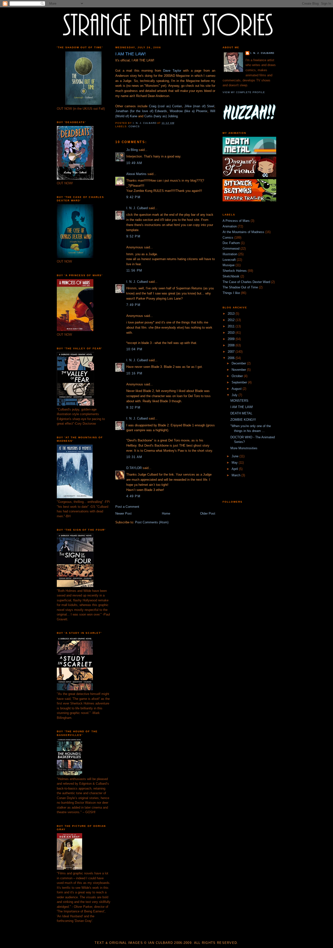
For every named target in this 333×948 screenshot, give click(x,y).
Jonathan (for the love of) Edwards (141, 111)
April (235, 469)
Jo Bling (132, 150)
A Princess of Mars (236, 221)
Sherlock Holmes (235, 271)
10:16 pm (134, 373)
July (235, 395)
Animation (230, 226)
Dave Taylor (172, 70)
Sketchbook (231, 276)
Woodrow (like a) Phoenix (188, 111)
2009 (231, 339)
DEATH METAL (241, 413)
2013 (231, 313)
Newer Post (123, 513)
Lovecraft (229, 260)
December (239, 363)
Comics (134, 126)
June (235, 456)
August (237, 389)
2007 (231, 351)
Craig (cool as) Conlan (165, 106)
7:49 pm (133, 305)
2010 (231, 332)
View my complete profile (244, 92)
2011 (231, 326)
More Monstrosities (243, 448)
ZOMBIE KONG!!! (243, 419)
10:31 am (134, 457)
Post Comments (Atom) (151, 522)
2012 (231, 320)
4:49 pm (133, 496)
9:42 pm (133, 197)
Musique (229, 265)
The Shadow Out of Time (240, 287)
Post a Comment (127, 506)
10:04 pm (134, 349)
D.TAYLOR (134, 468)
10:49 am (134, 163)
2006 (231, 358)
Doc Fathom (231, 243)
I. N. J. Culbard (137, 208)
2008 (231, 345)
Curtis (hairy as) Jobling (161, 116)
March (236, 475)
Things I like (231, 293)
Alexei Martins (136, 174)
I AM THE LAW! (241, 407)
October (238, 376)
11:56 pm (134, 270)
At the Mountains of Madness (243, 232)
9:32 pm (133, 407)
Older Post (207, 513)
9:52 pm (133, 236)
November (239, 369)
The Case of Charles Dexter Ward (246, 282)
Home (166, 513)
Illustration (230, 254)
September (240, 382)
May (235, 462)
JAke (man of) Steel (199, 106)
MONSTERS (239, 400)
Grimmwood (231, 248)
